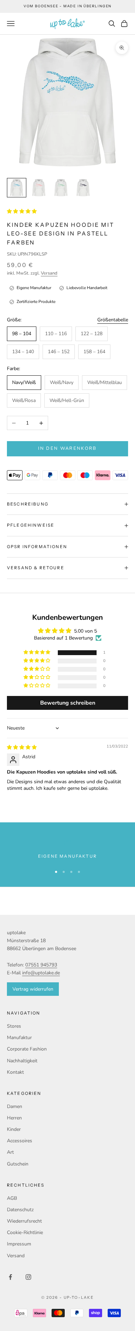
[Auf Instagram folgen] (28, 1277)
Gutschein (17, 1164)
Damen (14, 1106)
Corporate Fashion (27, 1049)
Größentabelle (112, 319)
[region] (67, 848)
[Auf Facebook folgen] (10, 1277)
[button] (22, 211)
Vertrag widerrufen (32, 989)
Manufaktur (19, 1037)
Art (10, 1152)
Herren (14, 1118)
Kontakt (15, 1072)
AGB (12, 1198)
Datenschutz (20, 1209)
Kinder (14, 1129)
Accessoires (19, 1140)
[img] (22, 747)
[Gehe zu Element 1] (16, 187)
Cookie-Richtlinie (25, 1232)
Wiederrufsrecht (24, 1221)
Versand (49, 273)
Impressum (19, 1244)
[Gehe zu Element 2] (38, 187)
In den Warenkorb (67, 448)
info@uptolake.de (41, 973)
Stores (14, 1026)
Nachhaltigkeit (22, 1060)
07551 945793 (41, 965)
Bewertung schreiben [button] (67, 703)
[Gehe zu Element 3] (61, 187)
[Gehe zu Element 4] (83, 187)
